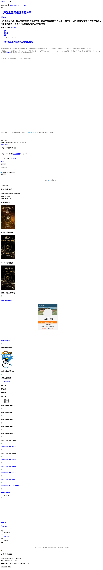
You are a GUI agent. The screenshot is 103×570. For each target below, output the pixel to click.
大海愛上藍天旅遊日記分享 (16, 12)
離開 (9, 566)
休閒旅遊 (13, 28)
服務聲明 (67, 547)
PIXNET (39, 547)
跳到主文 (3, 17)
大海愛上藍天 (4, 144)
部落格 (6, 33)
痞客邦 (15, 154)
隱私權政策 (60, 547)
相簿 (5, 31)
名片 (5, 35)
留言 (18, 154)
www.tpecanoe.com (32, 132)
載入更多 (3, 164)
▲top (2, 161)
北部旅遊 (13, 158)
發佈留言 (3, 174)
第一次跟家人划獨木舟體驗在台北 (18, 42)
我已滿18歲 (4, 566)
